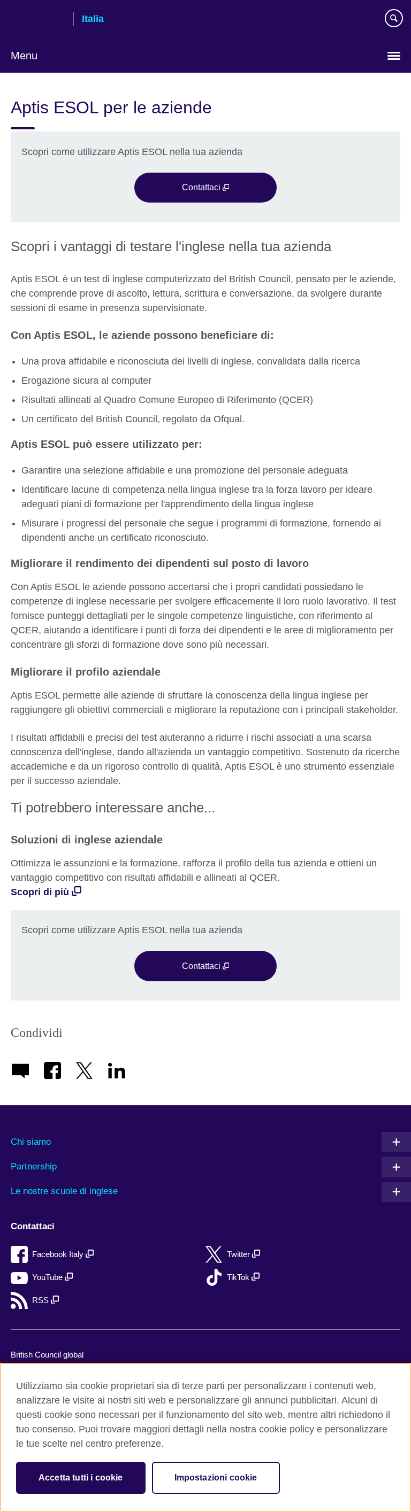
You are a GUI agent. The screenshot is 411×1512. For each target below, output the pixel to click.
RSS (41, 1300)
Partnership (34, 1166)
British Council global (47, 1354)
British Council (38, 20)
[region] (205, 1437)
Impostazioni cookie (215, 1477)
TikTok (239, 1277)
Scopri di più (40, 892)
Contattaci (202, 187)
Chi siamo (31, 1142)
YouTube (48, 1277)
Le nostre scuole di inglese (64, 1191)
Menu (24, 55)
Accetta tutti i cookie (81, 1477)
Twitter (239, 1254)
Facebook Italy (59, 1254)
